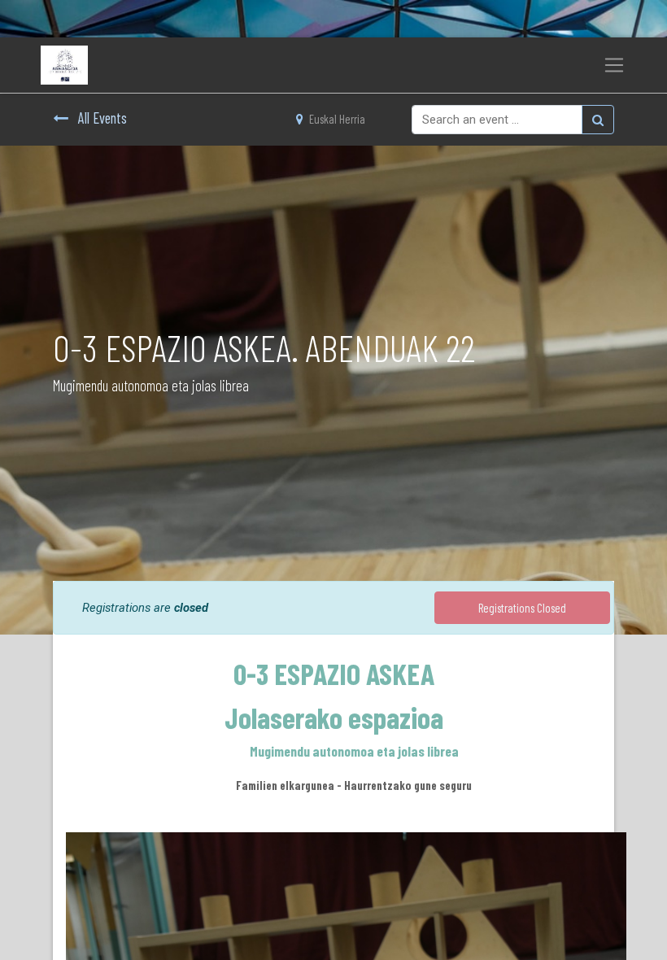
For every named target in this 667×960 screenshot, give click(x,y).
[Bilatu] (598, 119)
